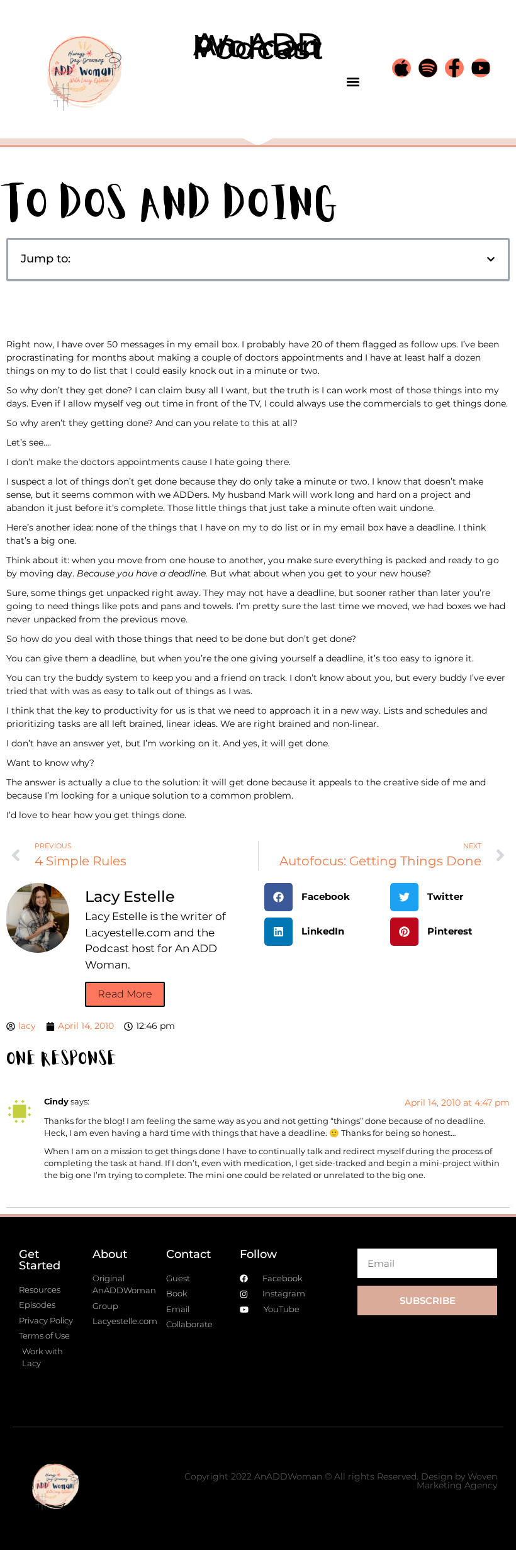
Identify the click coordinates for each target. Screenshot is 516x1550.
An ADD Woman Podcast (258, 46)
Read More (125, 994)
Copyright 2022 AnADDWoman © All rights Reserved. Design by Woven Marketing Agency (340, 1481)
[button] (352, 82)
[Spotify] (427, 68)
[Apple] (401, 68)
